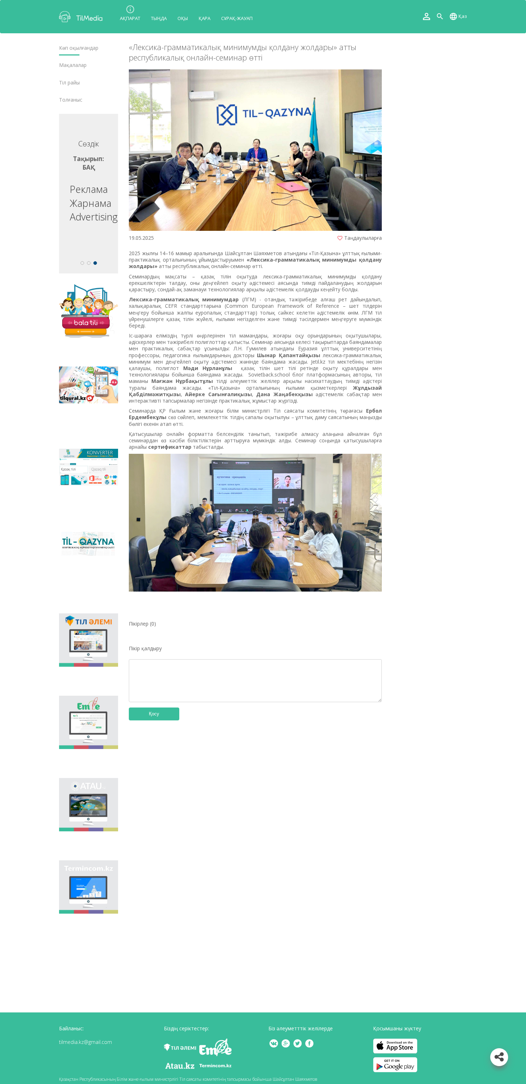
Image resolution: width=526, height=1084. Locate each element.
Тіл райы (69, 82)
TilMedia (82, 16)
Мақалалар (73, 65)
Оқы (182, 18)
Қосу (154, 713)
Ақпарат (130, 18)
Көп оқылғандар (78, 48)
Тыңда (159, 18)
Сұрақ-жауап (237, 18)
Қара (204, 18)
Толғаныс (70, 100)
